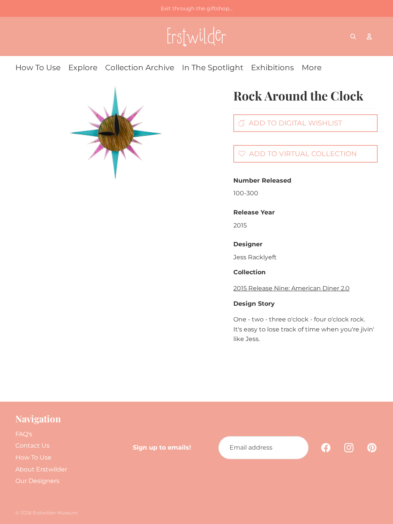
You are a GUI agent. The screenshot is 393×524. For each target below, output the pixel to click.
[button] (295, 153)
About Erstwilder (41, 469)
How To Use (33, 457)
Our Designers (37, 480)
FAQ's (23, 434)
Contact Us (32, 445)
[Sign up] (297, 448)
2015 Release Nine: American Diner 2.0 (291, 288)
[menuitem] (38, 67)
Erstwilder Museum (55, 513)
